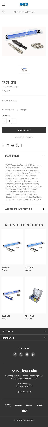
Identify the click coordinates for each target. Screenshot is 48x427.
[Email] (8, 145)
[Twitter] (17, 145)
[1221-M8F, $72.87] (12, 295)
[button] (24, 156)
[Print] (12, 145)
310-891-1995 (25, 392)
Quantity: (7, 115)
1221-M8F (6, 316)
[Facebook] (3, 145)
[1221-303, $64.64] (12, 246)
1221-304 (29, 267)
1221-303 (6, 267)
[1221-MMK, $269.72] (36, 295)
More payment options (24, 137)
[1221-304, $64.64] (36, 246)
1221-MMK (29, 316)
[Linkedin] (22, 145)
